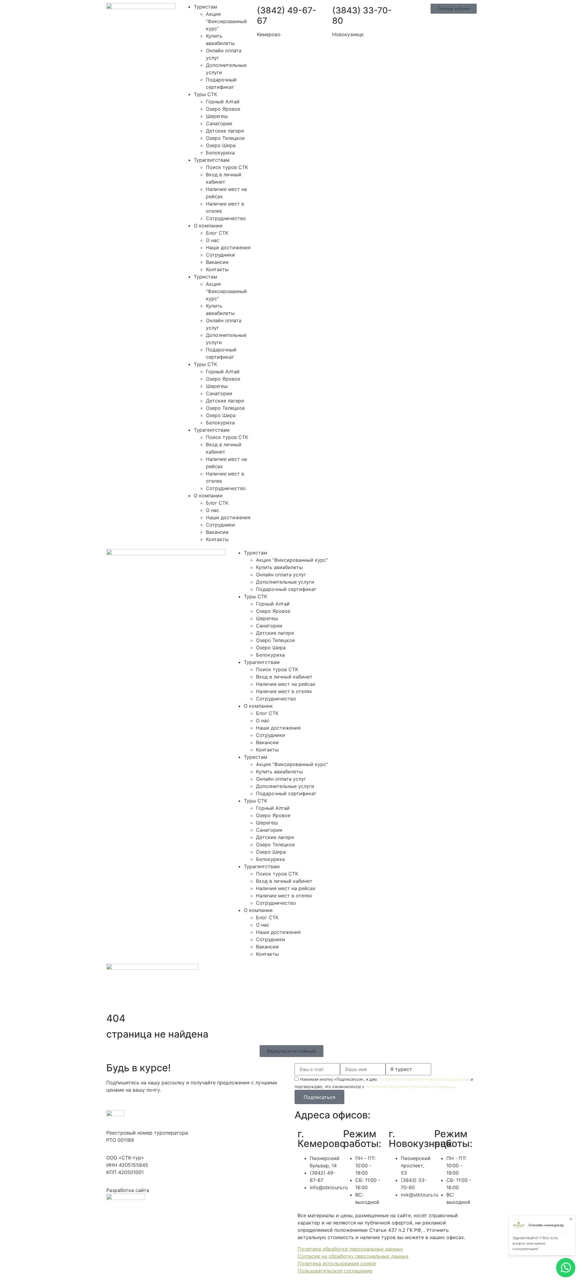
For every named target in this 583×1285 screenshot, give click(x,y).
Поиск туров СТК (227, 167)
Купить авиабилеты (279, 567)
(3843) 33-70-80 (362, 15)
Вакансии (217, 262)
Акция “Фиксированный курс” (226, 21)
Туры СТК (205, 94)
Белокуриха (220, 153)
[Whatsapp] (365, 556)
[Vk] (398, 556)
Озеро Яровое (223, 109)
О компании (208, 226)
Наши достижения (228, 247)
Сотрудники (220, 255)
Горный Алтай (223, 101)
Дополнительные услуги (285, 582)
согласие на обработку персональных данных (423, 1079)
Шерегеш (217, 116)
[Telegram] (381, 556)
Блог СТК (217, 233)
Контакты (217, 269)
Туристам (205, 7)
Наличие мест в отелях (284, 691)
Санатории (219, 123)
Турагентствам (212, 160)
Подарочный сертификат (286, 589)
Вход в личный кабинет (284, 677)
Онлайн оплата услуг (281, 575)
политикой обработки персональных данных (410, 1086)
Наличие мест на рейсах (285, 684)
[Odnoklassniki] (415, 556)
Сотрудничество (226, 218)
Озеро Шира (221, 145)
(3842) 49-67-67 (286, 15)
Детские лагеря (225, 131)
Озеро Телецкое (225, 138)
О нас (212, 240)
